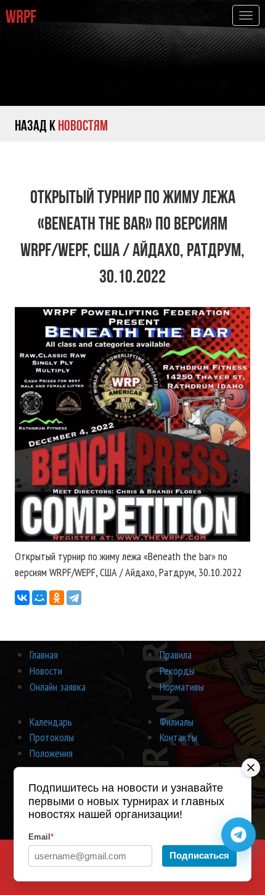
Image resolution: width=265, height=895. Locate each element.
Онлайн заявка (58, 687)
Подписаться (199, 855)
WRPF (21, 16)
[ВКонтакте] (22, 597)
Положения (51, 753)
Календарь (51, 722)
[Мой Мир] (39, 597)
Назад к (61, 126)
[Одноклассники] (56, 597)
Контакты (178, 737)
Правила (176, 655)
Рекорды (177, 671)
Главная (44, 655)
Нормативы (182, 687)
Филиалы (177, 722)
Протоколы (52, 737)
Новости (46, 671)
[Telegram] (74, 597)
